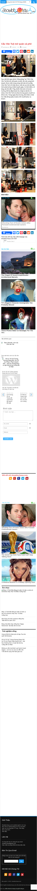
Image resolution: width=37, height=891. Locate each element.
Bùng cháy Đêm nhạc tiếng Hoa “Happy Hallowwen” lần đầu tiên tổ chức (13, 624)
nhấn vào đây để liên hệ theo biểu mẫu (15, 845)
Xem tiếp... (5, 831)
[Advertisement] (18, 28)
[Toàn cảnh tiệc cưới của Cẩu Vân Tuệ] (10, 348)
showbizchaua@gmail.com (9, 843)
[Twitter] (22, 478)
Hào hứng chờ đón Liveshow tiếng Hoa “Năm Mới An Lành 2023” (13, 619)
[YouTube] (27, 478)
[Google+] (14, 478)
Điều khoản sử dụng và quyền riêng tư (14, 888)
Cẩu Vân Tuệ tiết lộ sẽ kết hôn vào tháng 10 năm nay (10, 388)
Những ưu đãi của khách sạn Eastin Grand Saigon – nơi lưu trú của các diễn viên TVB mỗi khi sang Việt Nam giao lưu (14, 649)
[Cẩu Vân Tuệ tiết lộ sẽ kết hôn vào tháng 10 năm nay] (11, 380)
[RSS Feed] (10, 478)
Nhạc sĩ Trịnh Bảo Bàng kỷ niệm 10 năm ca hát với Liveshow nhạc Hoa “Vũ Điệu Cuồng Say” (14, 613)
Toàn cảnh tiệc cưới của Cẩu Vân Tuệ (10, 356)
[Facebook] (18, 478)
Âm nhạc (5, 588)
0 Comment (24, 47)
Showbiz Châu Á (10, 241)
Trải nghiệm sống (9, 631)
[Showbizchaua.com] (18, 9)
